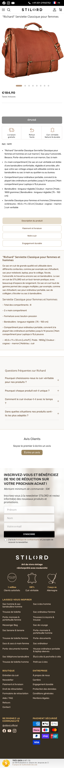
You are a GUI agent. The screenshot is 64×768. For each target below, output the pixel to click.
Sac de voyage (40, 625)
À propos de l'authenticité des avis (24, 765)
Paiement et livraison (12, 684)
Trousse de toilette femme (15, 638)
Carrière (37, 680)
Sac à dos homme (42, 604)
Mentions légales (41, 698)
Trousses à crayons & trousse (43, 618)
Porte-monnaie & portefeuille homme (42, 631)
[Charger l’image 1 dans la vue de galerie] (32, 51)
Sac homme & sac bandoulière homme (12, 605)
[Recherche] (10, 9)
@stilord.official (10, 725)
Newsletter (7, 680)
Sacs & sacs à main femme (15, 643)
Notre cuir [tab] (32, 236)
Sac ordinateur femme (44, 612)
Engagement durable (43, 684)
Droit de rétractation (12, 689)
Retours (6, 702)
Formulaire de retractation (15, 693)
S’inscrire (29, 534)
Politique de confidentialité (28, 540)
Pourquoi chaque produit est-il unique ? (27, 390)
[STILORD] (32, 10)
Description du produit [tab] (32, 221)
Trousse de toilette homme (15, 662)
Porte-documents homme (15, 648)
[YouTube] (12, 3)
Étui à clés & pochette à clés (47, 656)
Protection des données (44, 689)
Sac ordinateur (40, 643)
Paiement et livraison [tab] (32, 228)
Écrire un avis (32, 452)
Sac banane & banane (13, 630)
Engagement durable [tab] (32, 243)
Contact (6, 707)
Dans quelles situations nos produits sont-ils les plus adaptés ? (29, 413)
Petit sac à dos (40, 662)
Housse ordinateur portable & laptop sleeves (46, 650)
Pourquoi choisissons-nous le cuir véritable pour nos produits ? (29, 380)
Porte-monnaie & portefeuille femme (11, 618)
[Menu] (3, 9)
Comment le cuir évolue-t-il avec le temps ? (29, 401)
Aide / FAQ (7, 698)
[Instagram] (8, 3)
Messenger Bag (10, 625)
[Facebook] (3, 3)
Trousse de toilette (11, 612)
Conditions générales (43, 693)
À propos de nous (41, 675)
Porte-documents (42, 638)
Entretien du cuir (10, 675)
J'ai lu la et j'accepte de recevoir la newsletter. (30, 541)
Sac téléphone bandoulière (15, 656)
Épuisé (32, 120)
